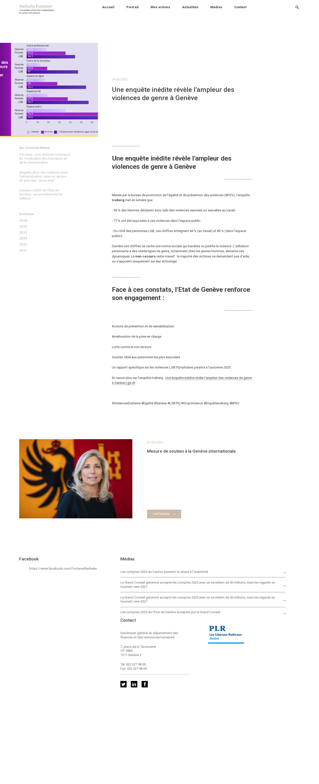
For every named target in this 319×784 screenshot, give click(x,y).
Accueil (108, 7)
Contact (240, 7)
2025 (23, 226)
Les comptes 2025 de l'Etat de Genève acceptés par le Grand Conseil (170, 612)
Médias (216, 7)
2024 (23, 232)
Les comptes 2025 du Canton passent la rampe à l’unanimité (164, 572)
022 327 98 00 (136, 664)
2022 (23, 244)
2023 (23, 238)
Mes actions (160, 7)
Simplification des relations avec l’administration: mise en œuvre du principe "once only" (43, 176)
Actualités (190, 7)
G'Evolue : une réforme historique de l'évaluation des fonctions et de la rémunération (44, 158)
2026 (23, 220)
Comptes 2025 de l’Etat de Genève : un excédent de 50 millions (40, 194)
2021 (23, 250)
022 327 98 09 (137, 668)
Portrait (132, 7)
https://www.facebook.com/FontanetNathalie (63, 568)
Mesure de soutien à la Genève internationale (191, 451)
